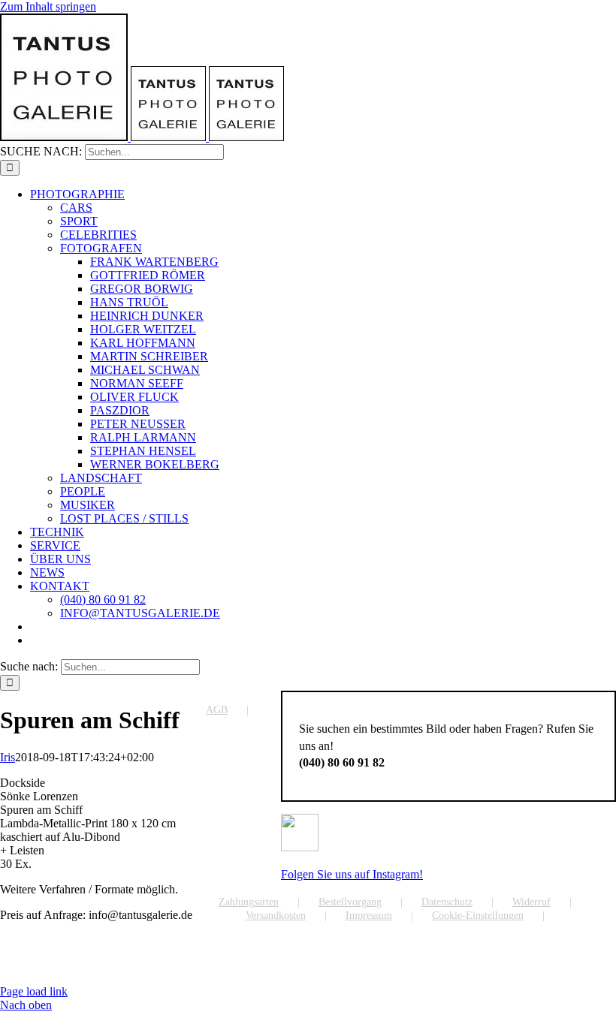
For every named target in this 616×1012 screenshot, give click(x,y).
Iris (7, 757)
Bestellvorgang (350, 902)
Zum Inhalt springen (48, 6)
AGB (217, 709)
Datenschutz (447, 902)
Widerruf (531, 902)
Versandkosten (276, 915)
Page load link (34, 991)
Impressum (369, 915)
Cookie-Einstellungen (478, 915)
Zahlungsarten (249, 902)
